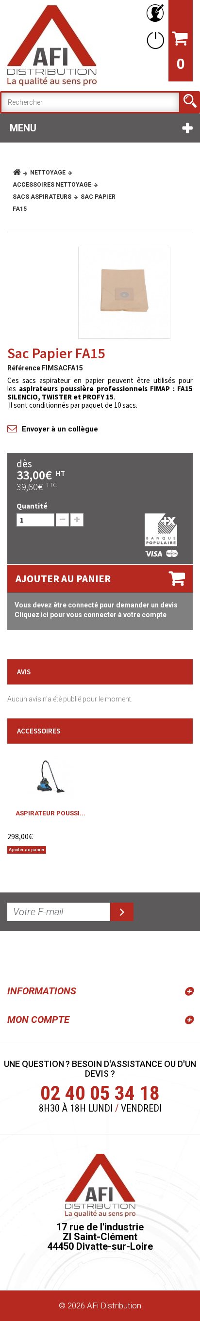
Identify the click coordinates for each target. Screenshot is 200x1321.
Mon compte (38, 1019)
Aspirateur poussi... (50, 813)
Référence (23, 368)
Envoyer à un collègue (60, 429)
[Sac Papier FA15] (124, 292)
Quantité (32, 506)
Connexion (153, 40)
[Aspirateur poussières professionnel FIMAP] (50, 775)
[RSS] (16, 956)
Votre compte (153, 13)
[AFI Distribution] (52, 45)
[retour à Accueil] (21, 172)
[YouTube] (40, 956)
